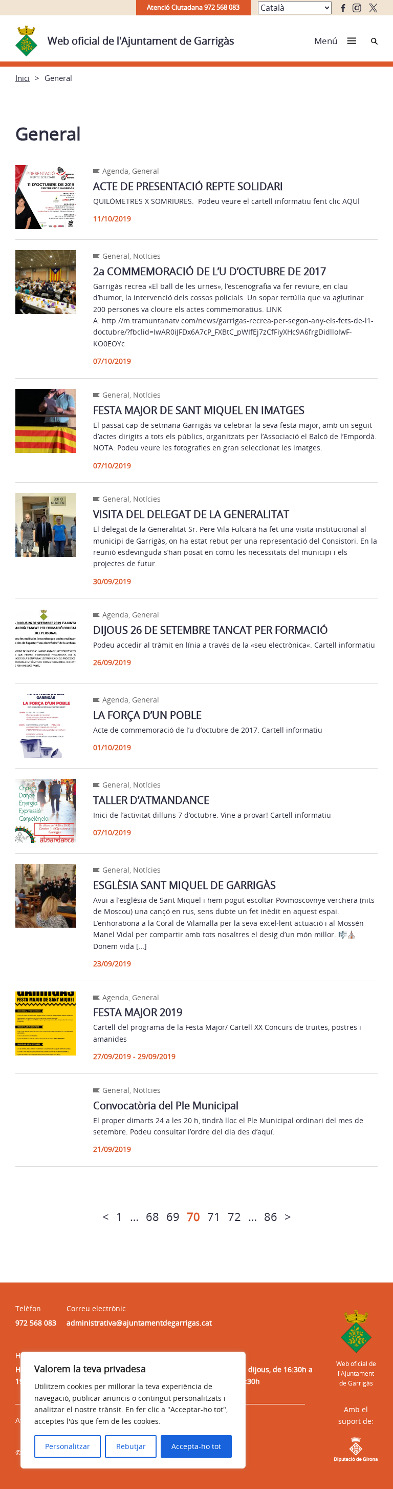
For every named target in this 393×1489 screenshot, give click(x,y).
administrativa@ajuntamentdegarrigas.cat (139, 1323)
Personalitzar (67, 1446)
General (145, 171)
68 (152, 1216)
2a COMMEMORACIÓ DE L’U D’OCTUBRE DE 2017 (209, 271)
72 (234, 1216)
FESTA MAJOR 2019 (137, 1012)
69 (173, 1216)
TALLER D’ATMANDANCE (151, 800)
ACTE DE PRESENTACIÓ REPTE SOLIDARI (188, 186)
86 (270, 1216)
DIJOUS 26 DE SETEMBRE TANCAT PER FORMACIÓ (210, 630)
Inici (22, 78)
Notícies (147, 256)
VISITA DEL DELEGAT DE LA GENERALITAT (191, 514)
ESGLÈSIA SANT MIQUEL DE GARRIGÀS (184, 885)
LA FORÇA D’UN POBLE (147, 715)
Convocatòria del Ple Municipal (165, 1105)
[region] (133, 1410)
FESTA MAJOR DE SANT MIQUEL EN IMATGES (198, 410)
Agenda (115, 171)
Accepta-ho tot (196, 1446)
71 (214, 1216)
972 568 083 (35, 1323)
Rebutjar (131, 1446)
